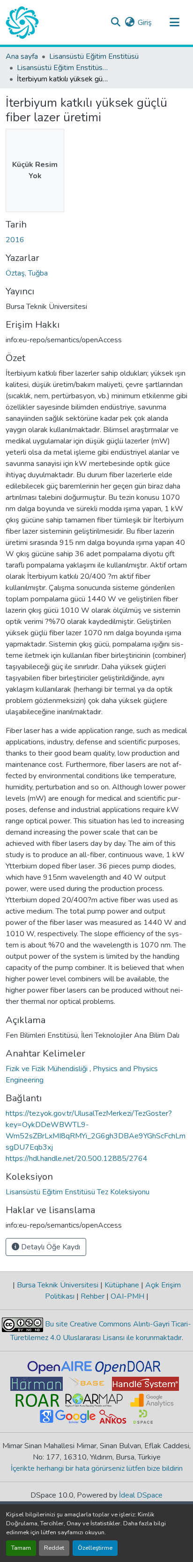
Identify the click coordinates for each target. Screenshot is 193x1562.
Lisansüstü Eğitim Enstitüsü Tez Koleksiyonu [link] (64, 68)
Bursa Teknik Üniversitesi (57, 1285)
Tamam (21, 1548)
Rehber (92, 1296)
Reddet (54, 1548)
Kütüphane (122, 1285)
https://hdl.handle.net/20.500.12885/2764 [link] (77, 1158)
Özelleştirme (95, 1548)
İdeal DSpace (141, 1495)
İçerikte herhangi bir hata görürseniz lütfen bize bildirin (97, 1468)
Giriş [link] (145, 22)
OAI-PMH (127, 1296)
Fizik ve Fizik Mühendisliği (47, 1069)
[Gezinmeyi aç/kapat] (174, 23)
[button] (22, 22)
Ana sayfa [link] (22, 56)
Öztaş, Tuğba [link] (27, 273)
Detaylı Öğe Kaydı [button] (49, 1247)
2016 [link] (15, 240)
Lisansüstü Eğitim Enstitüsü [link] (94, 56)
